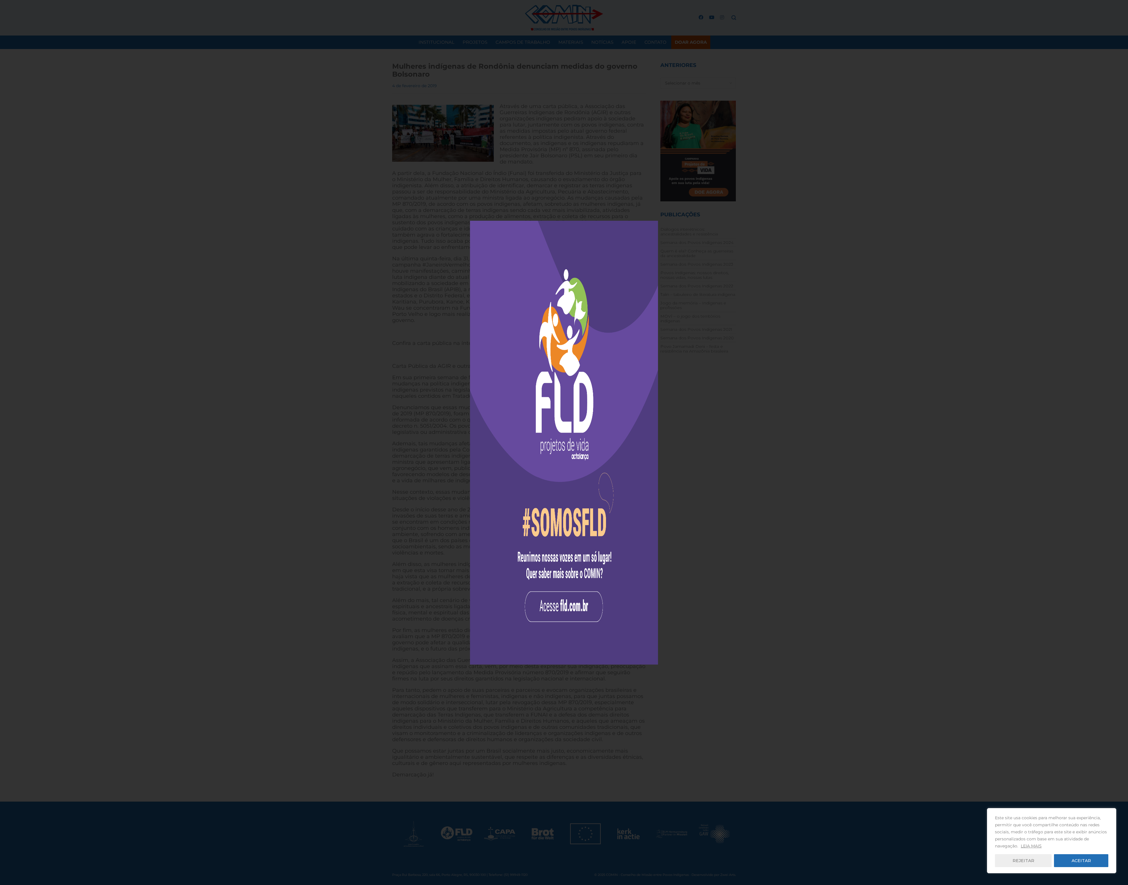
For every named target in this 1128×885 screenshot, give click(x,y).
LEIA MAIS (1031, 846)
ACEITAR (1081, 860)
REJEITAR (1023, 860)
